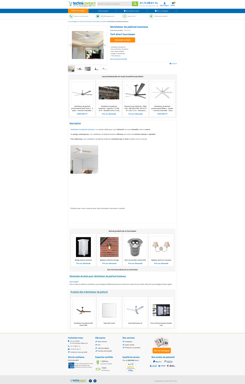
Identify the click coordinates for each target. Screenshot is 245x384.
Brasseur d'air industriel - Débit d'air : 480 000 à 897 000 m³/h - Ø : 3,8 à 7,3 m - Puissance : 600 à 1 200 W (136, 109)
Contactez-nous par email (78, 352)
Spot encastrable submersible (135, 260)
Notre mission (102, 341)
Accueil (70, 21)
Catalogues (128, 341)
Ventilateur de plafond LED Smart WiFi (83, 324)
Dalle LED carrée (109, 323)
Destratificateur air (135, 323)
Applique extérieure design (109, 260)
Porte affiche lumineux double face (161, 324)
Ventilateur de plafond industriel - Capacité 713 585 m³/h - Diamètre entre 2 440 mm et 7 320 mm (109, 109)
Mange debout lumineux (83, 260)
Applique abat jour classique (161, 260)
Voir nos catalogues (161, 350)
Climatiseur (89, 21)
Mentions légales (103, 348)
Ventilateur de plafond (101, 21)
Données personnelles (105, 351)
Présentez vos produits (132, 348)
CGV (99, 345)
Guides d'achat (129, 345)
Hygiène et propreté (79, 21)
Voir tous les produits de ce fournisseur (122, 269)
